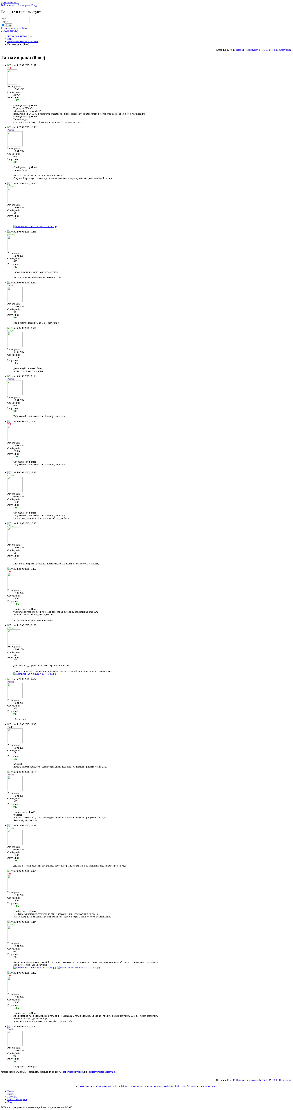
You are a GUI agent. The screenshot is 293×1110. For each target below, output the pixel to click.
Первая (240, 50)
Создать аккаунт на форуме (15, 28)
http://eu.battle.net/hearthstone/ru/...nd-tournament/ (37, 175)
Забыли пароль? (9, 30)
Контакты (12, 1096)
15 (263, 50)
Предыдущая (251, 50)
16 (267, 50)
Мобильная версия (17, 1099)
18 (273, 50)
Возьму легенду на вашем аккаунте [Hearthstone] (103, 1086)
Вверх (10, 1102)
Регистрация (24, 5)
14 (260, 50)
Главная (11, 1091)
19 (277, 50)
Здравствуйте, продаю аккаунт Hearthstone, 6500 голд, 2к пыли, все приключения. (172, 1086)
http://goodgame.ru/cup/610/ (27, 111)
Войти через (9, 5)
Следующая (285, 50)
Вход (34, 5)
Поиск (10, 1094)
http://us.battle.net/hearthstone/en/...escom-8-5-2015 (38, 277)
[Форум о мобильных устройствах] (10, 2)
